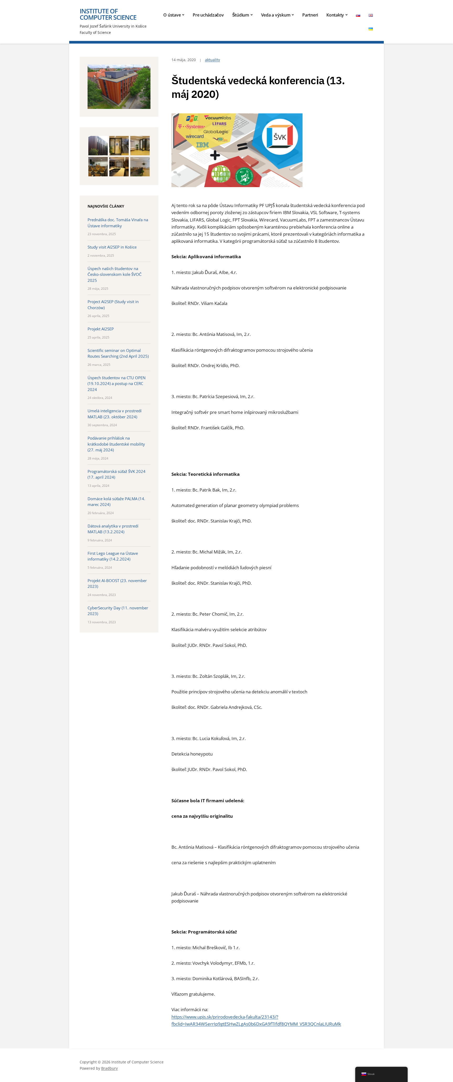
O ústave (172, 15)
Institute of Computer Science (108, 14)
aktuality (212, 59)
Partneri (310, 15)
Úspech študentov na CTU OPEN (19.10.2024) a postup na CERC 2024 (116, 383)
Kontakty (335, 15)
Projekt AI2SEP (101, 328)
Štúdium (240, 15)
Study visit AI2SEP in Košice (112, 247)
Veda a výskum (275, 15)
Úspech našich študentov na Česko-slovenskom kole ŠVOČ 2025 (115, 274)
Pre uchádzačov (208, 15)
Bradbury (109, 1068)
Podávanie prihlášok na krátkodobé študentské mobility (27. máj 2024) (116, 443)
